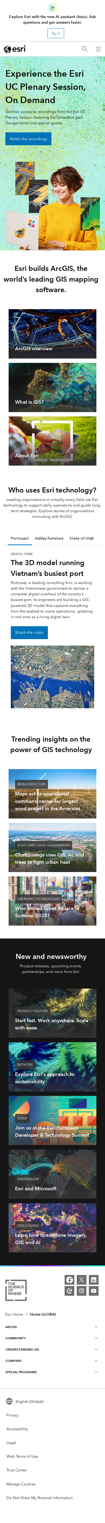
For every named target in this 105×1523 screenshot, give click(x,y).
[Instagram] (81, 1291)
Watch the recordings (28, 139)
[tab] (20, 538)
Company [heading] (13, 1361)
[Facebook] (69, 1280)
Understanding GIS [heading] (22, 1349)
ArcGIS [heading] (11, 1327)
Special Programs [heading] (21, 1372)
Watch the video (29, 632)
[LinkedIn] (94, 1280)
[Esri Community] (69, 1291)
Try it (56, 33)
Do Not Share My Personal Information (39, 1498)
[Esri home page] (15, 49)
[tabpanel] (52, 629)
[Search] (84, 49)
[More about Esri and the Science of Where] (16, 1291)
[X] (81, 1280)
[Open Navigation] (98, 48)
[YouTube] (94, 1291)
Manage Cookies (21, 1484)
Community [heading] (15, 1338)
